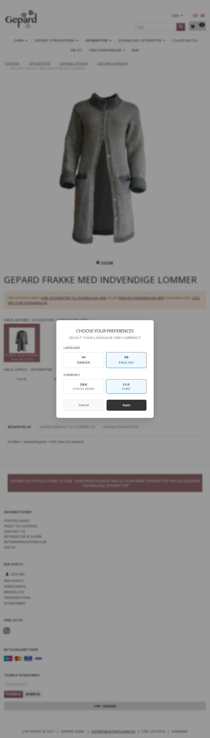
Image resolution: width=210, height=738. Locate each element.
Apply (126, 405)
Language (72, 348)
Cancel (84, 405)
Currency (72, 375)
